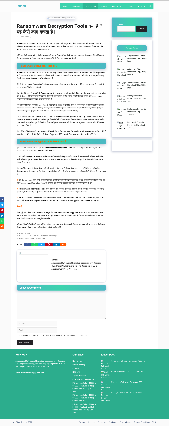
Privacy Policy (125, 422)
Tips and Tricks (117, 6)
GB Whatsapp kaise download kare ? (32, 238)
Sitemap (82, 422)
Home (65, 6)
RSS (154, 422)
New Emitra (77, 361)
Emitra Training (78, 365)
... (53, 271)
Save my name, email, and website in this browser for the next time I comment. (53, 335)
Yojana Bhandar (79, 376)
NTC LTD (76, 372)
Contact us (102, 422)
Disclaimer (113, 422)
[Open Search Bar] (150, 6)
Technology (76, 6)
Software (104, 6)
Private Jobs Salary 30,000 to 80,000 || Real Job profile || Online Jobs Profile (84, 398)
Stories (130, 6)
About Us (141, 6)
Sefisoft (21, 5)
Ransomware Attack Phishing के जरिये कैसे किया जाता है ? (38, 236)
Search (120, 25)
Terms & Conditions (142, 422)
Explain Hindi (77, 368)
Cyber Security (90, 6)
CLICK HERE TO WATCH (83, 379)
